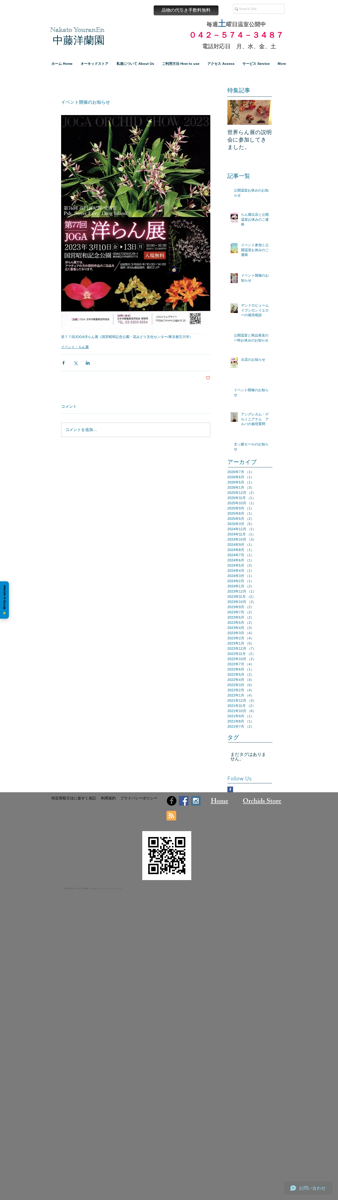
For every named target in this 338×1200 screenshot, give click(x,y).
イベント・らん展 (75, 347)
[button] (186, 10)
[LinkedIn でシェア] (87, 362)
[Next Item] (264, 112)
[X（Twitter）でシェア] (75, 362)
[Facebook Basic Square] (230, 789)
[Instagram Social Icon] (196, 801)
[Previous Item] (235, 112)
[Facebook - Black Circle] (171, 801)
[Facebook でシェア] (63, 362)
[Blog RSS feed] (171, 816)
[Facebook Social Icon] (184, 801)
